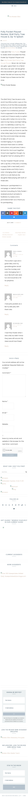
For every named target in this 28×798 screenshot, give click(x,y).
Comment (6, 373)
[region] (14, 538)
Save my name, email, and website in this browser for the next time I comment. (13, 441)
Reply (7, 286)
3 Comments (17, 222)
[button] (14, 538)
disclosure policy (10, 48)
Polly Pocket (15, 52)
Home (24, 795)
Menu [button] (15, 5)
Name (5, 401)
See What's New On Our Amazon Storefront (14, 2)
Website (5, 424)
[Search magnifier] (26, 472)
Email (4, 413)
